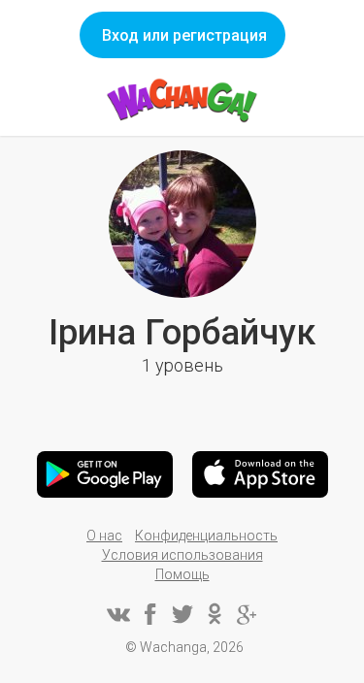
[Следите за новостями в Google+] (246, 614)
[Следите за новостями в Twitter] (182, 614)
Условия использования (182, 555)
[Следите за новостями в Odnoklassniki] (214, 614)
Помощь (182, 574)
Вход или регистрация (184, 35)
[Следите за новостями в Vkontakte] (118, 614)
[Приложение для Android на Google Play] (105, 474)
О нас (104, 535)
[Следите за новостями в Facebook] (150, 614)
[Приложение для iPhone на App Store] (260, 474)
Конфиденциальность (206, 535)
